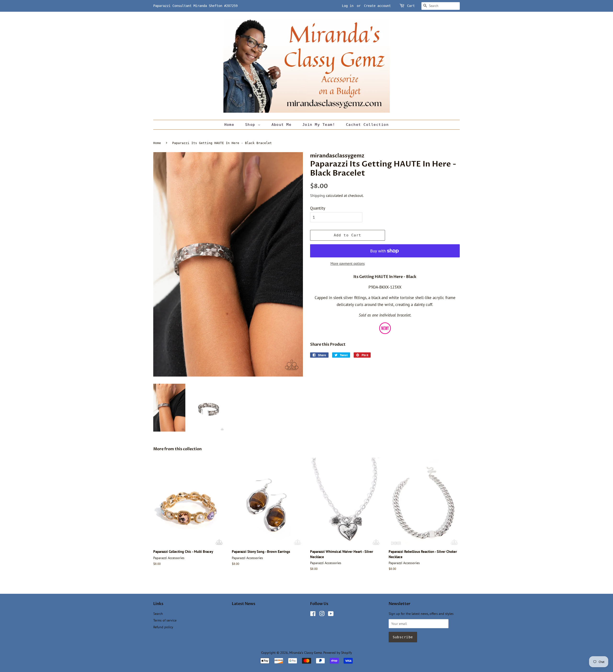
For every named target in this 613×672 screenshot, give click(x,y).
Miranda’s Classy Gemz (305, 652)
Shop (251, 124)
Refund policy (163, 627)
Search (158, 613)
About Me (282, 124)
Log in (347, 6)
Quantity (317, 208)
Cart (411, 6)
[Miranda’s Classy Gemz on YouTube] (331, 614)
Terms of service (164, 620)
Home (229, 124)
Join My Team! (318, 124)
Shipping (317, 195)
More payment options (347, 263)
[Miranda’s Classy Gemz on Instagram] (321, 614)
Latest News (243, 603)
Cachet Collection (367, 124)
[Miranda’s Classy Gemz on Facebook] (313, 614)
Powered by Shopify (337, 652)
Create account (377, 6)
